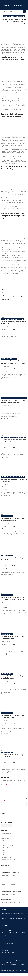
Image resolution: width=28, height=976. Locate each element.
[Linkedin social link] (12, 284)
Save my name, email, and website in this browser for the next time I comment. (13, 821)
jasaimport (8, 23)
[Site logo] (11, 7)
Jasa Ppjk (13, 358)
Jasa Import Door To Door (8, 476)
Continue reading (5, 339)
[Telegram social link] (16, 284)
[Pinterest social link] (9, 284)
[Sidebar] (1, 974)
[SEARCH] (24, 11)
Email (2, 807)
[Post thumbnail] (3, 869)
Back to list (3, 293)
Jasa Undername (17, 398)
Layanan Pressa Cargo (18, 16)
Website (3, 813)
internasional (13, 277)
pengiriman (5, 280)
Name (3, 801)
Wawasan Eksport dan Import (8, 859)
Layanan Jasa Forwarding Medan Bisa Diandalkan (11, 872)
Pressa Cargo (10, 267)
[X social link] (5, 284)
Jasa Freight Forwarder (17, 319)
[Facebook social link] (2, 284)
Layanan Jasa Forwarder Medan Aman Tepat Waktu (12, 882)
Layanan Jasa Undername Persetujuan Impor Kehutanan (13, 891)
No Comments (11, 875)
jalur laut (22, 277)
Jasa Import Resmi (8, 16)
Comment (4, 784)
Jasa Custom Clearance (8, 437)
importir (5, 277)
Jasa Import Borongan (6, 843)
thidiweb (14, 971)
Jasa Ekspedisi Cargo (7, 516)
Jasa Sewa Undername (7, 398)
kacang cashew (8, 142)
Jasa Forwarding (6, 319)
